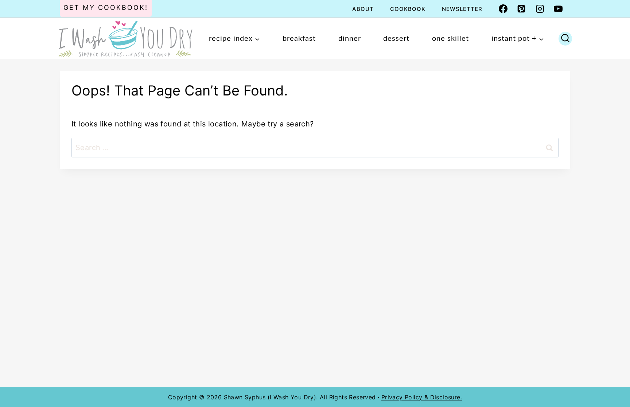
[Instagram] (540, 8)
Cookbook (407, 8)
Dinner (349, 38)
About (363, 8)
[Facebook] (503, 8)
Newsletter (462, 8)
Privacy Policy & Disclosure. (421, 397)
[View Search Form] (565, 39)
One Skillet (450, 38)
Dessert (396, 38)
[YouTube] (558, 8)
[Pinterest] (521, 8)
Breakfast (299, 38)
